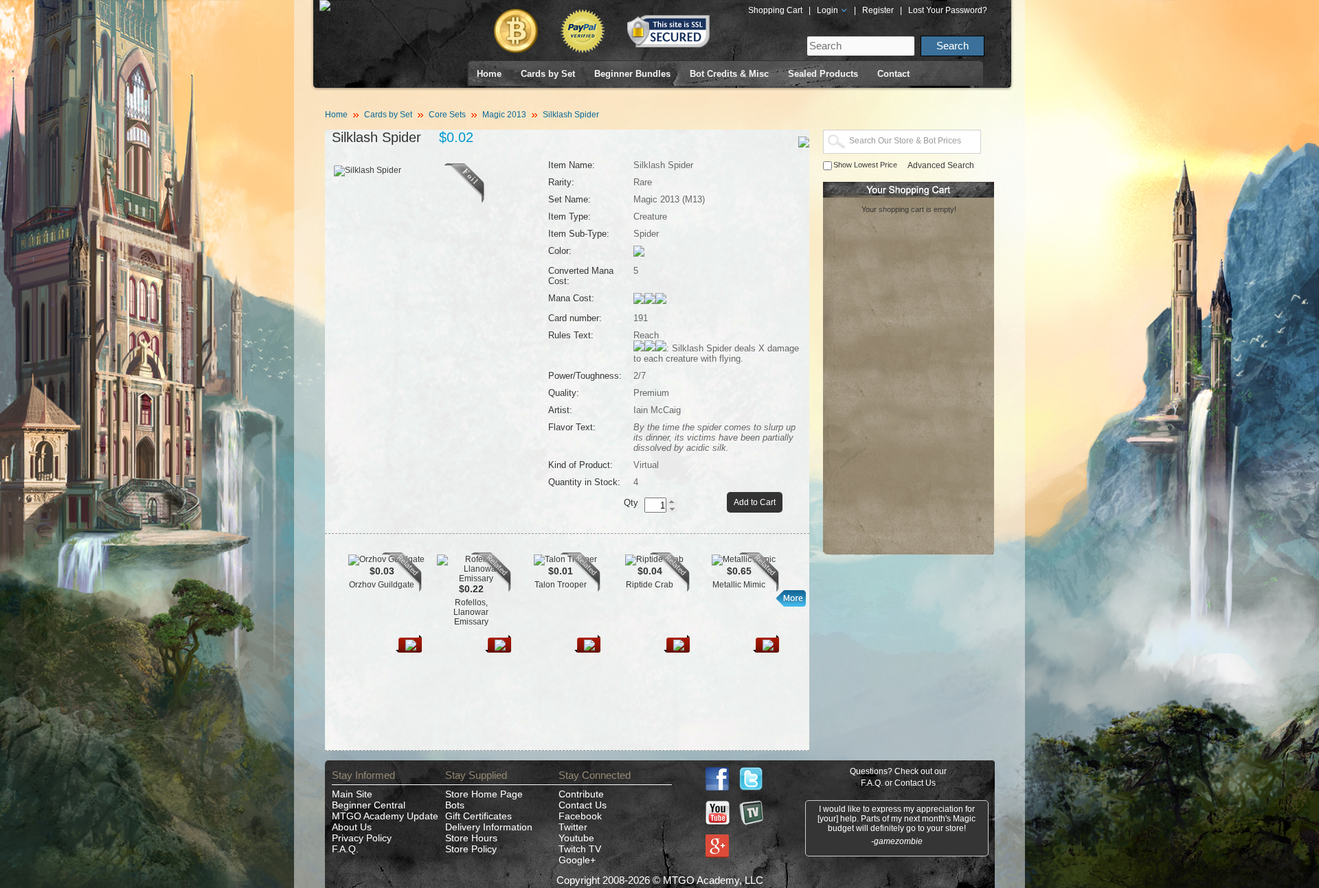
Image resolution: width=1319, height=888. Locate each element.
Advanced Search (940, 165)
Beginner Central (368, 804)
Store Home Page (484, 793)
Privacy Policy (362, 837)
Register (878, 10)
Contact (893, 74)
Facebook (580, 815)
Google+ (577, 859)
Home (489, 74)
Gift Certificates (478, 815)
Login (828, 10)
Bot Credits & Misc (729, 74)
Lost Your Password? (947, 10)
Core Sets (447, 114)
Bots (454, 804)
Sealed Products (823, 74)
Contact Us (583, 804)
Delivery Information (488, 826)
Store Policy (471, 848)
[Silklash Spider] (464, 200)
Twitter (573, 826)
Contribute (581, 793)
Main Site (352, 793)
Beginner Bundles (632, 74)
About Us (352, 826)
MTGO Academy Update (385, 815)
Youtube (576, 837)
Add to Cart (755, 502)
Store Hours (471, 837)
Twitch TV (580, 848)
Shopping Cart (775, 10)
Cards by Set (548, 74)
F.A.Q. (345, 848)
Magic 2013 (504, 114)
